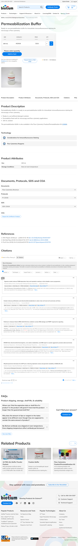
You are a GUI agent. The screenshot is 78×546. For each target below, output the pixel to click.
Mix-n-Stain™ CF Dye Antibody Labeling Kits (7, 518)
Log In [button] (75, 1)
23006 (65, 124)
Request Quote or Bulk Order (30, 60)
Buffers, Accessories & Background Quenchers (12, 17)
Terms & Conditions (72, 537)
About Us (37, 13)
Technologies (13, 13)
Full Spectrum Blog (25, 514)
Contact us (4, 61)
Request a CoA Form (26, 525)
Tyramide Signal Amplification (48, 522)
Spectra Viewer (65, 13)
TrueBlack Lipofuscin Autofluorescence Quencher (9, 522)
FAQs (76, 98)
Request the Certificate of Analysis (11, 216)
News (60, 522)
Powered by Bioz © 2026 (7, 382)
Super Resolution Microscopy (48, 517)
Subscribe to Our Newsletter (57, 485)
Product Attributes (25, 98)
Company (62, 514)
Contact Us (56, 13)
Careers (61, 525)
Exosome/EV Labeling (46, 525)
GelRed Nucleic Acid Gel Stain (9, 514)
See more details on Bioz (71, 382)
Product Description (7, 98)
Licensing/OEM (47, 13)
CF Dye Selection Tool (26, 522)
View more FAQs (6, 434)
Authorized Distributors (65, 527)
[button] (71, 7)
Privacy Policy (61, 537)
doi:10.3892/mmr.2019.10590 (38, 240)
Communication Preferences (49, 537)
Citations (67, 98)
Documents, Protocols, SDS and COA (47, 98)
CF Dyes (42, 514)
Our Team (62, 519)
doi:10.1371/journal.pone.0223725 (40, 242)
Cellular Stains (44, 519)
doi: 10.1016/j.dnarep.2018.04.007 (39, 238)
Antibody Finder (53, 7)
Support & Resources (26, 13)
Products (3, 13)
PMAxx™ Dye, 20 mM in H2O (9, 526)
